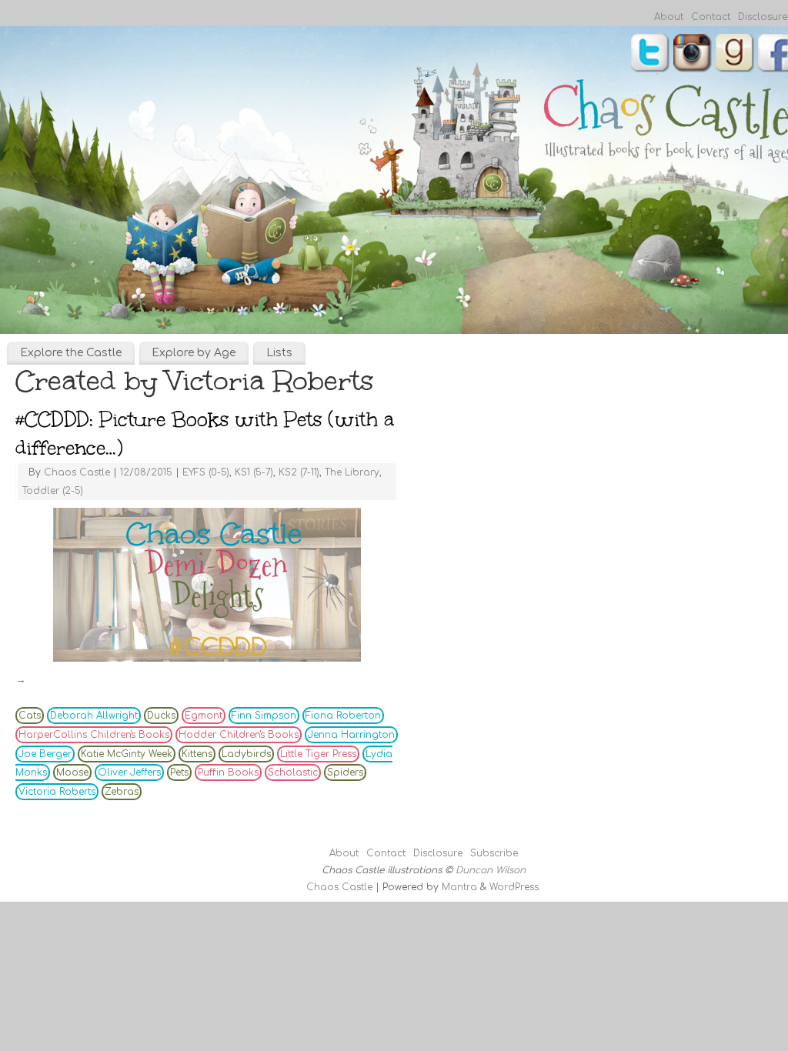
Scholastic (293, 772)
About (668, 17)
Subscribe (494, 853)
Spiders (345, 772)
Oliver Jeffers (129, 772)
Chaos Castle (77, 472)
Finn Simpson (264, 715)
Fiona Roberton (343, 715)
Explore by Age (193, 353)
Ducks (161, 715)
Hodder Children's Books (239, 734)
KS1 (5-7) (254, 472)
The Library (352, 472)
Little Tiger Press (318, 754)
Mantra (459, 887)
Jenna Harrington (351, 734)
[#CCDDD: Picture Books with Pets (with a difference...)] (207, 585)
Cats (29, 715)
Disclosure (762, 17)
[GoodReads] (735, 55)
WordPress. (515, 887)
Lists (279, 353)
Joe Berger (45, 754)
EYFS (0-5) (205, 472)
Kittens (197, 754)
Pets (179, 772)
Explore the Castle (71, 353)
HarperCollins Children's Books (93, 734)
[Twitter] (650, 55)
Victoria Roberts (56, 791)
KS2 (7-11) (299, 472)
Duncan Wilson (491, 870)
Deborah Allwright (94, 715)
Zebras (122, 791)
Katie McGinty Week (126, 754)
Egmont (203, 715)
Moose (72, 772)
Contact (710, 17)
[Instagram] (692, 55)
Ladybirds (246, 754)
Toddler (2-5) (52, 490)
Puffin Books (228, 772)
